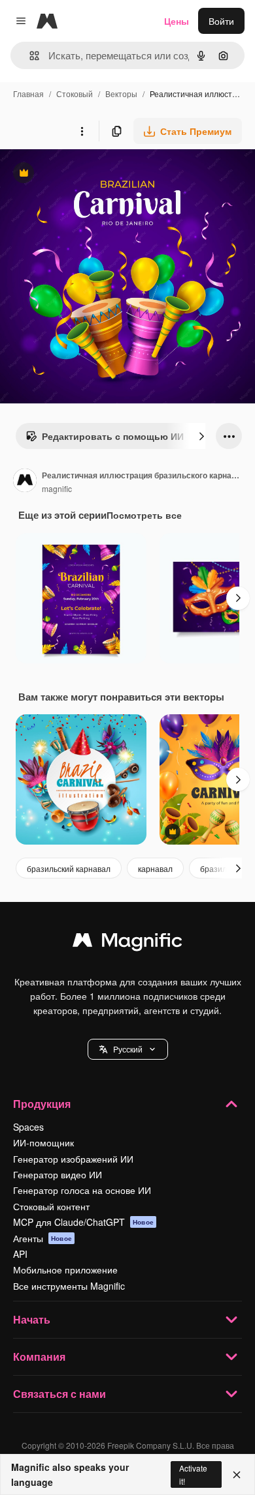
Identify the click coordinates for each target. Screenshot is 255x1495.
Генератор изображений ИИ (73, 1158)
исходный (87, 174)
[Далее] (201, 436)
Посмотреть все (144, 514)
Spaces (28, 1126)
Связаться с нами (59, 1393)
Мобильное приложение (65, 1269)
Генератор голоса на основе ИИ (82, 1190)
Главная (28, 93)
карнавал (155, 868)
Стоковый (74, 93)
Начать (31, 1319)
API (20, 1253)
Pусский (128, 1048)
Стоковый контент (51, 1206)
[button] (128, 1049)
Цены (176, 20)
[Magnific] (127, 943)
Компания (39, 1356)
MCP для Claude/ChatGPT (83, 1221)
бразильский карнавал (68, 868)
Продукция (42, 1103)
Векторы (121, 93)
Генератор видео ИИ (57, 1174)
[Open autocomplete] (29, 56)
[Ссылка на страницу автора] (25, 482)
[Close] (237, 1475)
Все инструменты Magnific (69, 1285)
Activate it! (193, 1474)
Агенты (42, 1238)
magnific (57, 488)
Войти (221, 20)
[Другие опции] (82, 131)
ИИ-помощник (43, 1142)
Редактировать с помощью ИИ (105, 439)
